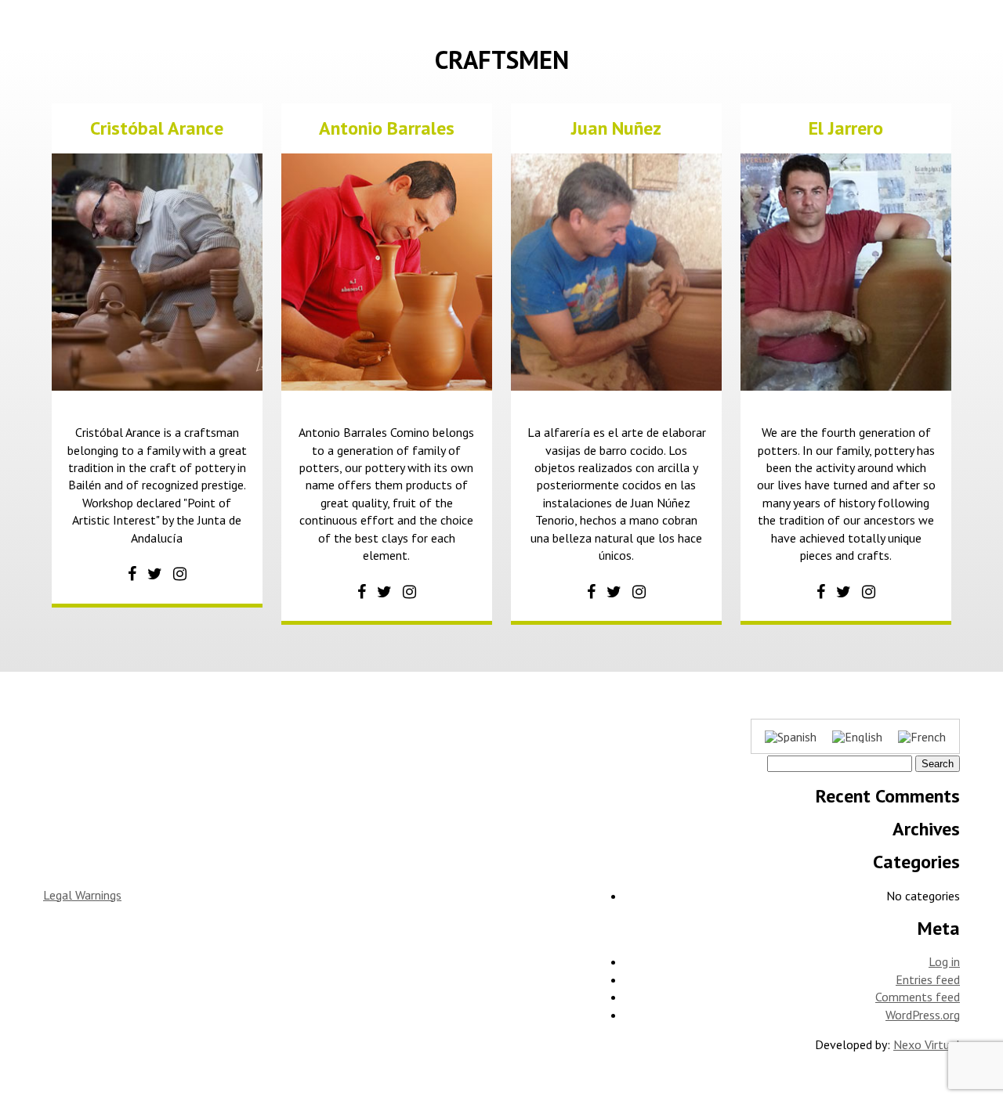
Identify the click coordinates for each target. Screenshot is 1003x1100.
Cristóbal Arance (156, 128)
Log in (944, 961)
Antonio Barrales (386, 128)
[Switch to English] (857, 736)
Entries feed (928, 979)
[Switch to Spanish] (790, 736)
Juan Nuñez (616, 128)
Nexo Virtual (926, 1044)
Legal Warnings (82, 895)
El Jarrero (846, 128)
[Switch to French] (922, 736)
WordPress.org (922, 1014)
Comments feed (917, 996)
